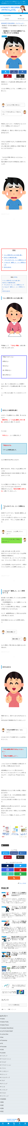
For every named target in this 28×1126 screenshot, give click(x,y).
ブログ (3, 1080)
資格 (2, 1108)
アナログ (3, 1062)
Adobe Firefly (4, 1022)
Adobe (3, 1019)
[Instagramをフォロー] (7, 869)
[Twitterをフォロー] (20, 865)
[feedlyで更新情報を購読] (20, 874)
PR (2, 1043)
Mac (2, 1037)
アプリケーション (6, 1065)
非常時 (15, 277)
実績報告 (3, 1099)
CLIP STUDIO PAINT (7, 1031)
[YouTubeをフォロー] (20, 869)
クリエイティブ (5, 1077)
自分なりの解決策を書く (10, 257)
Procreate (3, 1046)
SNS (2, 1049)
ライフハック (5, 845)
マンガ (3, 1087)
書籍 (2, 1102)
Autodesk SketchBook (7, 1028)
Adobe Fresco (5, 1025)
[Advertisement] (14, 234)
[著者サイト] (7, 865)
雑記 (2, 1111)
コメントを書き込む (14, 1004)
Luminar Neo (4, 1034)
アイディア (4, 1056)
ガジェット (4, 1074)
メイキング (4, 1090)
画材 (2, 1105)
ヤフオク (3, 1093)
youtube (3, 1053)
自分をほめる (7, 267)
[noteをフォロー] (7, 874)
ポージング (4, 1083)
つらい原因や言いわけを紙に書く (13, 255)
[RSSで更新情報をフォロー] (14, 878)
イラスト (3, 1068)
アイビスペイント (6, 1059)
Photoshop (4, 1040)
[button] (25, 526)
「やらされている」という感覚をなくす (15, 260)
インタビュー (5, 1071)
